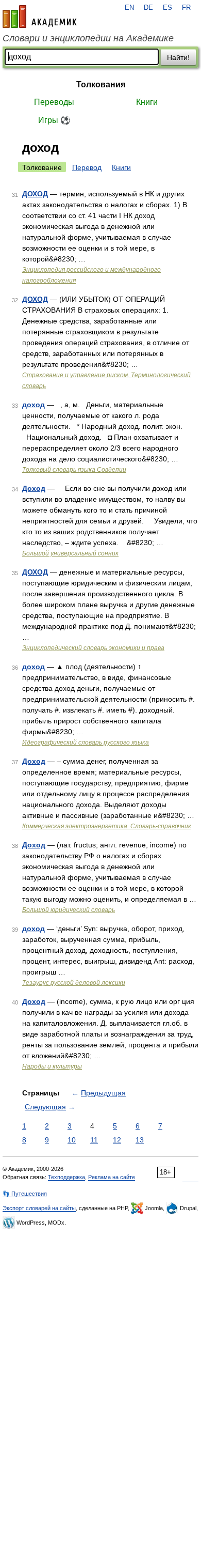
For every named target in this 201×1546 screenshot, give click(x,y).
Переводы (54, 102)
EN (129, 7)
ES (167, 7)
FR (186, 7)
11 (94, 1140)
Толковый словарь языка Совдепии (74, 469)
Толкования (100, 84)
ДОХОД (35, 194)
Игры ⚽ (54, 120)
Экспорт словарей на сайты (39, 1208)
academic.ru (40, 16)
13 (140, 1140)
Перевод (87, 167)
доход (33, 404)
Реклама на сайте (111, 1177)
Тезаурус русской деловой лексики (73, 982)
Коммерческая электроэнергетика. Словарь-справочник (106, 826)
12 (117, 1140)
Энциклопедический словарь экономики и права (93, 648)
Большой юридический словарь (68, 910)
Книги (147, 102)
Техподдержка (66, 1177)
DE (148, 7)
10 (72, 1140)
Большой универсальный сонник (70, 553)
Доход (33, 488)
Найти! (178, 57)
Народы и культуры (52, 1066)
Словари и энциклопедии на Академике (88, 38)
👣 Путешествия (25, 1194)
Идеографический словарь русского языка (85, 742)
